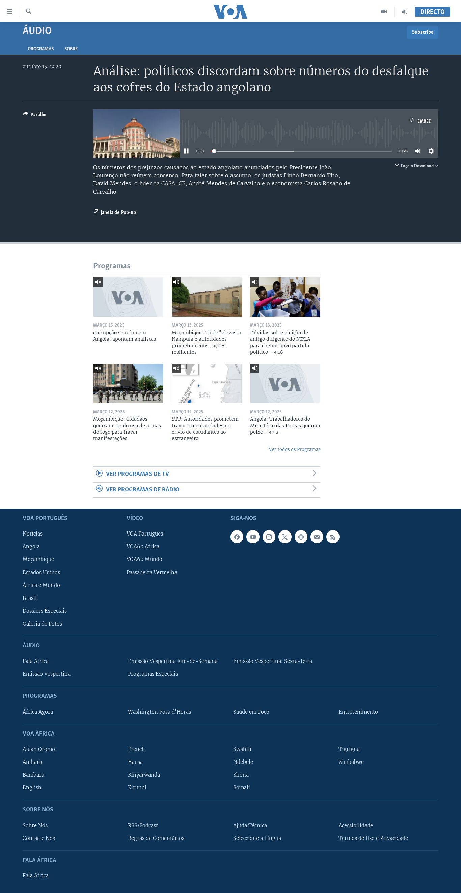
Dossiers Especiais (45, 611)
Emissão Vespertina (47, 674)
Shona (241, 775)
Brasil (30, 598)
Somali (241, 788)
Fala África (36, 661)
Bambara (33, 775)
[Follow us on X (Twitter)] (284, 536)
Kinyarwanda (144, 775)
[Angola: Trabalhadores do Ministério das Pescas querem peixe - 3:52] (285, 383)
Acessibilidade (355, 826)
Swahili (242, 749)
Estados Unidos (41, 573)
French (136, 749)
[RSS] (332, 536)
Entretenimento (358, 712)
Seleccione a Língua (257, 838)
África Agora (38, 712)
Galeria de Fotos (42, 624)
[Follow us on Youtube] (252, 536)
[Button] (34, 115)
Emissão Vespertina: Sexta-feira (272, 661)
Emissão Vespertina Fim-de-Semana (173, 661)
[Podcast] (301, 536)
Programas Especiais (153, 674)
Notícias (33, 534)
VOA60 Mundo (144, 560)
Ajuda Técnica (250, 826)
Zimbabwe (351, 762)
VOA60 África (143, 547)
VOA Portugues (145, 534)
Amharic (33, 762)
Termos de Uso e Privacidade (373, 838)
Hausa (135, 762)
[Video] (384, 12)
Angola (31, 547)
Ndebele (243, 762)
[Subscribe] (316, 536)
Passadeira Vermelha (152, 573)
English (32, 788)
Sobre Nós (35, 826)
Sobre (71, 49)
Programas (41, 49)
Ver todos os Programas (294, 449)
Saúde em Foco (251, 712)
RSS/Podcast (143, 826)
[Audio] (405, 12)
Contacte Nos (39, 838)
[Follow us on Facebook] (237, 536)
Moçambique (38, 560)
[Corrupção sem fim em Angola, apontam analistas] (128, 297)
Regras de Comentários (156, 838)
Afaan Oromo (39, 749)
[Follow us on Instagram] (269, 536)
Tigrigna (349, 749)
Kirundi (137, 788)
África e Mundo (41, 585)
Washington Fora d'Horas (159, 712)
